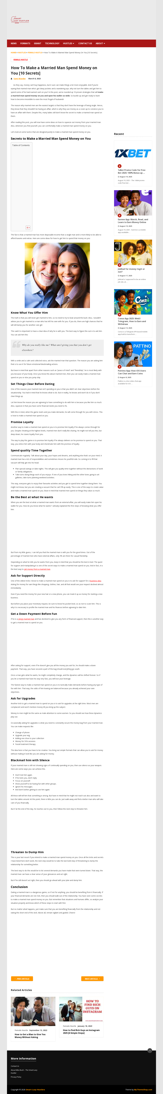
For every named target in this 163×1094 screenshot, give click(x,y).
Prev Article (22, 978)
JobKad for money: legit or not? (131, 270)
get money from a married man (37, 569)
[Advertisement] (105, 20)
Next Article (91, 978)
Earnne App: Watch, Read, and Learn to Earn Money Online (133, 221)
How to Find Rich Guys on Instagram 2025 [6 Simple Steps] (81, 1031)
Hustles (67, 43)
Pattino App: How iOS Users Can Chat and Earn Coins (132, 372)
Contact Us (85, 43)
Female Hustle (20, 59)
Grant (37, 43)
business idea (95, 581)
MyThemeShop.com (143, 1089)
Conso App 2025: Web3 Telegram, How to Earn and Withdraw (132, 321)
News (14, 43)
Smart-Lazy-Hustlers (35, 1089)
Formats (25, 43)
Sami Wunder (20, 78)
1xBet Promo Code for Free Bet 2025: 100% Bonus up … (131, 171)
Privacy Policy (16, 1077)
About (99, 43)
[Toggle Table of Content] (27, 227)
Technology (52, 43)
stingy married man (26, 619)
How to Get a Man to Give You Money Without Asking (30, 1036)
